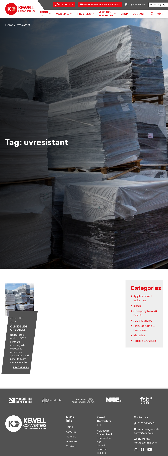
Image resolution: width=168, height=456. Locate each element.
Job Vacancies (142, 320)
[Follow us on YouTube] (149, 449)
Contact (138, 13)
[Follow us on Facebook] (142, 449)
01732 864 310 (146, 423)
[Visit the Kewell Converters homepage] (20, 9)
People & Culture (144, 340)
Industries (84, 13)
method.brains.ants (145, 442)
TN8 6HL (101, 452)
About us (44, 14)
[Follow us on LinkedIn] (135, 449)
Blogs (137, 305)
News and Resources (105, 14)
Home (9, 25)
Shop (124, 13)
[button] (152, 14)
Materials (62, 13)
